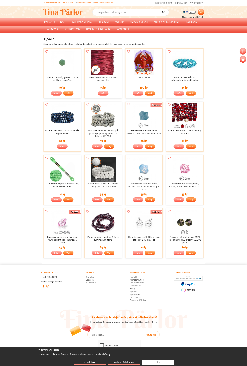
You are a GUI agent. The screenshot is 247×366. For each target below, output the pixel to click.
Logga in (90, 279)
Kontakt (133, 277)
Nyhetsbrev (135, 294)
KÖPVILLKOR (181, 3)
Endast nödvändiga (124, 362)
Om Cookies (135, 297)
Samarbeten (135, 285)
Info (56, 93)
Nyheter (133, 291)
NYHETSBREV (196, 3)
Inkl (196, 17)
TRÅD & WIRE (51, 29)
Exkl (202, 17)
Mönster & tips (137, 279)
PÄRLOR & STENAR (54, 21)
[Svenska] (184, 12)
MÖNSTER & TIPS (163, 3)
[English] (187, 12)
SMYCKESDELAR (139, 21)
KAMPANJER (123, 29)
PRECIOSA (103, 21)
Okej (158, 362)
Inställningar (89, 362)
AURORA (119, 21)
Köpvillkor (90, 277)
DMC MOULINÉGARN (98, 29)
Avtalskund (91, 282)
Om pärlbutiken (137, 282)
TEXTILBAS (190, 21)
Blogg (132, 288)
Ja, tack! (151, 334)
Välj (68, 93)
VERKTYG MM (72, 29)
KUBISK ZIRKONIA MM (166, 21)
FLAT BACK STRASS (81, 21)
